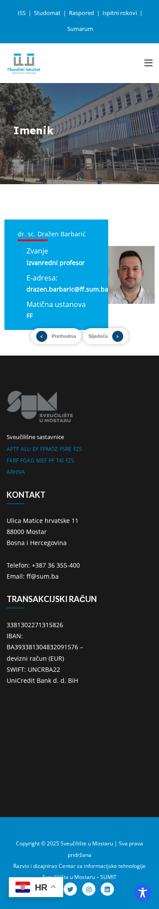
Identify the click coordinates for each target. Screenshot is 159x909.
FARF (13, 460)
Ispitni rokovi (120, 13)
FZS (77, 449)
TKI (60, 460)
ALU (26, 449)
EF (35, 449)
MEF (41, 460)
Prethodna (64, 336)
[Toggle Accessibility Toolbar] (142, 892)
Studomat (48, 13)
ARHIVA (16, 472)
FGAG (27, 460)
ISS (22, 13)
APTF (13, 449)
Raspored (82, 13)
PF (51, 460)
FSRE (66, 449)
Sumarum (80, 29)
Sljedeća (98, 336)
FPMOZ (49, 449)
